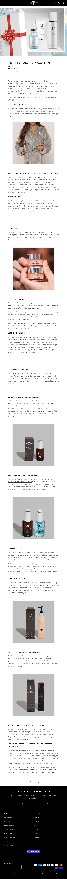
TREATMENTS (38, 818)
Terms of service (49, 873)
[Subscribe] (47, 803)
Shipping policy (59, 873)
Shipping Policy (9, 825)
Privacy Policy (8, 822)
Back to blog (34, 782)
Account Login (8, 845)
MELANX (36, 837)
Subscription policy (10, 837)
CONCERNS (37, 829)
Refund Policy (8, 818)
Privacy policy (39, 873)
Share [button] (12, 76)
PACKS (36, 833)
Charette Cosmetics (20, 873)
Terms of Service (9, 829)
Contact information (10, 833)
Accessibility (8, 841)
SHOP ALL (37, 822)
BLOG (35, 841)
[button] (4, 3)
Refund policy (30, 873)
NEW (35, 825)
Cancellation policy (58, 875)
